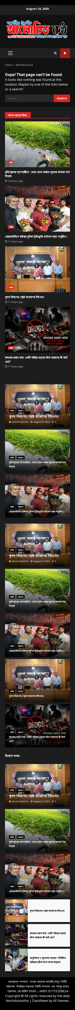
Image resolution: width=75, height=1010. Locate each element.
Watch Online (65, 53)
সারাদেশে (20, 410)
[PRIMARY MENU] (10, 53)
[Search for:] (29, 98)
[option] (37, 405)
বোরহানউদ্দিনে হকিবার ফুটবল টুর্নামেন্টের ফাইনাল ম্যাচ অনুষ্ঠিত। (37, 209)
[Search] (55, 53)
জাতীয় (11, 162)
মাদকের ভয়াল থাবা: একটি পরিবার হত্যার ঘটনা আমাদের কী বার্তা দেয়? (37, 330)
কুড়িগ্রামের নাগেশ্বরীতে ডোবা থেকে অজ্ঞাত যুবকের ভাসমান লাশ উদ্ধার (37, 144)
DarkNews (40, 1000)
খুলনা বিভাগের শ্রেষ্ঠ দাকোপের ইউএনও (37, 269)
